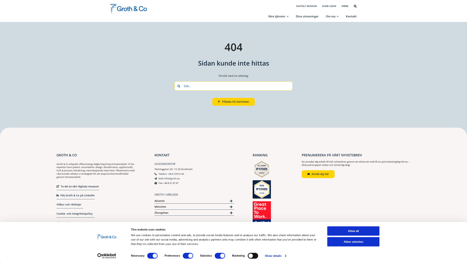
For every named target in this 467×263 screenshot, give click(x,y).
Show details (273, 255)
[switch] (188, 256)
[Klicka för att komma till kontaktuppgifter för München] (194, 207)
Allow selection (353, 241)
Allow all (353, 230)
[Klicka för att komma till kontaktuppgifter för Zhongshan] (194, 213)
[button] (355, 6)
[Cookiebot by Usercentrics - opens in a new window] (107, 256)
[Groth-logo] (128, 5)
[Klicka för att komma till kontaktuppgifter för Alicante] (194, 201)
